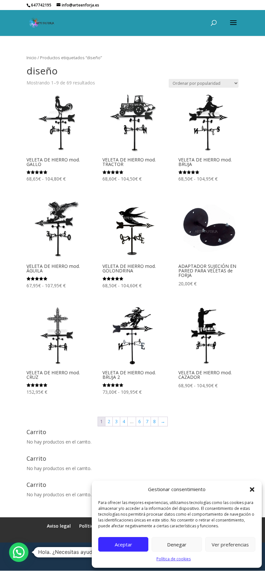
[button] (252, 489)
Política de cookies (173, 559)
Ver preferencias (230, 544)
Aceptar (123, 544)
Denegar (176, 544)
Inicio (31, 57)
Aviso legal (59, 526)
